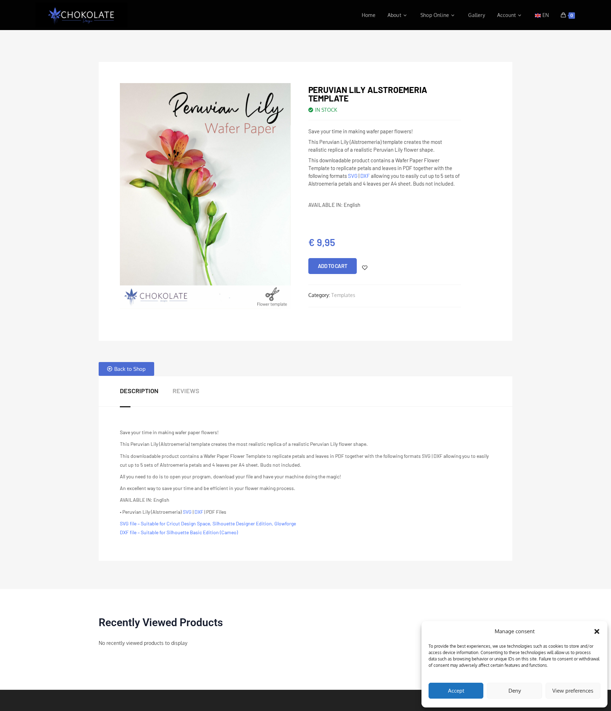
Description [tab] (139, 391)
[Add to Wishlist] (364, 267)
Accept (456, 690)
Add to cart (333, 266)
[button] (596, 631)
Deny (514, 690)
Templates (343, 295)
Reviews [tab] (186, 391)
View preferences (572, 690)
